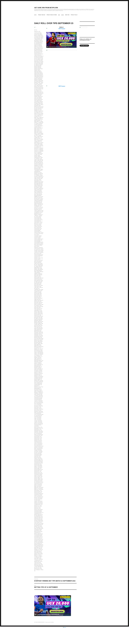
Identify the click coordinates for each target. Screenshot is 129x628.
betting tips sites (36, 86)
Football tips (36, 190)
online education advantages (38, 461)
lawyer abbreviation (39, 274)
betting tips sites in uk (40, 91)
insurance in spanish (37, 258)
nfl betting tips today (39, 394)
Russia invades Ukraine (39, 521)
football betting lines (39, 183)
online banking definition (37, 424)
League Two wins (39, 311)
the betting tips (38, 543)
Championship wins (37, 157)
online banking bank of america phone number (37, 408)
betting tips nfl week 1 (37, 82)
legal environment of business (38, 339)
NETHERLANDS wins (37, 388)
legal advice (36, 312)
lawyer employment (40, 300)
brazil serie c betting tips (37, 108)
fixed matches (36, 179)
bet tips (39, 58)
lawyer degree (39, 292)
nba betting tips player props (38, 377)
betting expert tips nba (37, 61)
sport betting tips (38, 527)
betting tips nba (40, 78)
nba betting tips (40, 373)
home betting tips (36, 206)
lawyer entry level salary (37, 301)
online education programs (38, 511)
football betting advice (37, 181)
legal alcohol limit (36, 314)
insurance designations (39, 244)
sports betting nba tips (40, 528)
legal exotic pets (36, 340)
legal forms (35, 341)
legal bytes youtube (37, 322)
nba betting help (39, 368)
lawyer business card (37, 285)
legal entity (41, 336)
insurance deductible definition (38, 242)
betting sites (39, 62)
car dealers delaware (40, 133)
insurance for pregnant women (38, 254)
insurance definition (37, 243)
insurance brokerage (37, 230)
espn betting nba (40, 173)
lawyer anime (39, 276)
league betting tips (37, 310)
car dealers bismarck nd (37, 119)
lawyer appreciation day (37, 277)
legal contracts (40, 324)
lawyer (35, 274)
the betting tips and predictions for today (38, 544)
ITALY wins (35, 265)
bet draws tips (38, 52)
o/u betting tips (36, 395)
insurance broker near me (38, 228)
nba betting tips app (37, 374)
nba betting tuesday (39, 383)
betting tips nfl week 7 (40, 85)
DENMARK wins (36, 165)
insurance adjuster (38, 216)
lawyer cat (37, 287)
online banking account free (38, 397)
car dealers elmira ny (37, 141)
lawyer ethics (41, 302)
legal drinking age (36, 330)
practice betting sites (37, 516)
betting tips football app (37, 67)
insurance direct (36, 245)
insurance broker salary (37, 229)
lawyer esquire (36, 302)
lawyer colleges (41, 289)
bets (39, 60)
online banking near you (37, 446)
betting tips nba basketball (38, 79)
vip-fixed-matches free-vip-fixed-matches (38, 562)
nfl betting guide (39, 391)
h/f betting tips (39, 203)
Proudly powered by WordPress (49, 622)
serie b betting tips (37, 525)
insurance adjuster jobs (37, 217)
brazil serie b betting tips (39, 107)
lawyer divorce (39, 294)
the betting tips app (39, 545)
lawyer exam (36, 303)
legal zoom (35, 343)
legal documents (39, 329)
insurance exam (37, 249)
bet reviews (38, 54)
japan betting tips (40, 269)
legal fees (40, 340)
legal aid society (40, 313)
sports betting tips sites (38, 534)
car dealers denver (37, 134)
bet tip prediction (40, 57)
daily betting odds (38, 162)
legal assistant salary (37, 317)
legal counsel (36, 325)
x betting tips (38, 569)
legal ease (37, 336)
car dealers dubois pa (40, 136)
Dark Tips (35, 29)
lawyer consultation (37, 290)
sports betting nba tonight (38, 529)
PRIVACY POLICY (74, 14)
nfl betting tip (36, 393)
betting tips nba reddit (37, 80)
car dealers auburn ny (39, 115)
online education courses (39, 481)
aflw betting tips (40, 34)
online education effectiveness (38, 493)
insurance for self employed (38, 255)
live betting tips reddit (39, 350)
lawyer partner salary (40, 306)
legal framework (40, 341)
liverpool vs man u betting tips (38, 354)
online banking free (39, 444)
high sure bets (40, 205)
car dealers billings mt (39, 118)
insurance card (38, 233)
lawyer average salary (37, 280)
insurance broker (38, 227)
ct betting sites (39, 160)
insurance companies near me (38, 238)
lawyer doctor (36, 295)
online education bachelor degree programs (38, 465)
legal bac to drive (38, 318)
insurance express (40, 251)
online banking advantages (38, 398)
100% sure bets (36, 33)
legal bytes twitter (40, 321)
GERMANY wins (36, 196)
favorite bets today (39, 178)
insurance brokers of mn (37, 231)
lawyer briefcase (38, 284)
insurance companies (37, 237)
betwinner (35, 106)
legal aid (39, 312)
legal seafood (36, 342)
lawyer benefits (39, 282)
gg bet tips (37, 199)
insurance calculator (37, 232)
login (59, 14)
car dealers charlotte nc (39, 125)
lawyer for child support (37, 304)
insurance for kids (38, 253)
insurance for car (36, 252)
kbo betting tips (40, 273)
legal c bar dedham (38, 323)
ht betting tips (40, 214)
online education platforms (38, 510)
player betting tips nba (39, 515)
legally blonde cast (37, 345)
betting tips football (38, 65)
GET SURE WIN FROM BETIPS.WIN (46, 8)
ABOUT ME (67, 14)
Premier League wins (37, 518)
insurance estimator (37, 248)
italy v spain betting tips (39, 264)
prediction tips (40, 517)
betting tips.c (38, 104)
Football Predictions (39, 189)
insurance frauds (40, 257)
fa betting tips (40, 176)
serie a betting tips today (39, 524)
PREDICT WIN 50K (41, 14)
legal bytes (35, 321)
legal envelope (41, 338)
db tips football (40, 164)
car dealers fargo (36, 144)
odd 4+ (35, 14)
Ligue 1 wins (40, 348)
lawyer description (37, 293)
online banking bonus (40, 412)
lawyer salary (36, 307)
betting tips (37, 64)
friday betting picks (39, 194)
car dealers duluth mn (37, 137)
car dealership (38, 146)
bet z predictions (38, 59)
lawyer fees (40, 303)
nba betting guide (38, 364)
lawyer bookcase (36, 283)
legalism (39, 343)
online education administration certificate (37, 457)
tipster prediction (39, 551)
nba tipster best (38, 387)
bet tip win (35, 58)
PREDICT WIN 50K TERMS (52, 14)
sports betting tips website (38, 535)
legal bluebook (36, 320)
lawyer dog (40, 295)
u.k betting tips (40, 555)
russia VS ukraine (36, 522)
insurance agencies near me (38, 219)
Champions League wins (37, 156)
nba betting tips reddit (37, 378)
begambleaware (84, 45)
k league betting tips (37, 272)
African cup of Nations (37, 35)
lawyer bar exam (38, 281)
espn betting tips (36, 174)
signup (62, 14)
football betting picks (37, 184)
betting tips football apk (37, 66)
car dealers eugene (39, 143)
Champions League (37, 155)
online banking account (39, 396)
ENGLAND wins (36, 172)
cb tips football (40, 154)
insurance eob (40, 247)
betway (40, 105)
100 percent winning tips (37, 32)
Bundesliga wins (36, 109)
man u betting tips (37, 355)
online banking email (37, 435)
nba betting (38, 358)
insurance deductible (37, 240)
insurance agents (36, 221)
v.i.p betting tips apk (37, 560)
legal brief (40, 320)
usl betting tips (40, 559)
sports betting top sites (37, 536)
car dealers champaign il (38, 123)
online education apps (37, 462)
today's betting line (37, 552)
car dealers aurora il (37, 116)
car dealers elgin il (39, 140)
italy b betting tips (39, 261)
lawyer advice (36, 275)
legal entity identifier (37, 337)
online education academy (38, 454)
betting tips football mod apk (38, 68)
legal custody (39, 327)
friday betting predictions (37, 195)
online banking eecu (40, 434)
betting (41, 60)
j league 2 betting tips (39, 266)
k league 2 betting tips (40, 271)
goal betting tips (38, 201)
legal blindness (40, 319)
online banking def (40, 423)
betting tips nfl (41, 81)
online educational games (38, 512)
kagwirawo (35, 273)
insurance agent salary (37, 220)
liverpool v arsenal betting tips (38, 351)
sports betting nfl (36, 530)
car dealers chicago (37, 126)
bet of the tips (40, 53)
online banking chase (39, 415)
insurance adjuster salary (38, 218)
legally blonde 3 (39, 344)
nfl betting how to (40, 392)
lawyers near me (39, 309)
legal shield (40, 342)
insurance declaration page (38, 239)
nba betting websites (37, 384)
